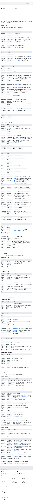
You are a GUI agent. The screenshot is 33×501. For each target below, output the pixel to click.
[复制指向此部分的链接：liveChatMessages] (10, 295)
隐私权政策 (4, 497)
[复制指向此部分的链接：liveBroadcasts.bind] (10, 29)
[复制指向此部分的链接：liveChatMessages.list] (11, 336)
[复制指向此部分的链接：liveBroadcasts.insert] (11, 64)
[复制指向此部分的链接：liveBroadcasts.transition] (13, 122)
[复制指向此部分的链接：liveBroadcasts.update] (11, 151)
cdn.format (25, 443)
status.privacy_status (22, 87)
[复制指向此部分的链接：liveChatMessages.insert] (12, 311)
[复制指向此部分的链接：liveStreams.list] (9, 427)
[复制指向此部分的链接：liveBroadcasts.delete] (11, 50)
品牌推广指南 (24, 481)
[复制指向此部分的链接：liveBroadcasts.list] (10, 113)
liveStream (15, 403)
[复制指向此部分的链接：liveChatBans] (7, 253)
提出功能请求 (13, 481)
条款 (1, 497)
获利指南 (23, 482)
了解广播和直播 (20, 447)
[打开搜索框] (23, 0)
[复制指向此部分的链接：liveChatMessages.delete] (12, 299)
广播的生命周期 (19, 441)
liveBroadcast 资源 (17, 60)
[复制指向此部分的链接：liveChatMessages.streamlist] (13, 352)
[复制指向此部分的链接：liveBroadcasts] (8, 25)
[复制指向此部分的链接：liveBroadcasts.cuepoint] (12, 222)
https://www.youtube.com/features (19, 40)
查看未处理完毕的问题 (14, 482)
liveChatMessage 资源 (15, 328)
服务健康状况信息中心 (4, 481)
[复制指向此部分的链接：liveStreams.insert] (10, 389)
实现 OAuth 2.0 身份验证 (21, 383)
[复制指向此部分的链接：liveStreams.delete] (10, 376)
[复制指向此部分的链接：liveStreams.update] (10, 436)
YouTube (5, 0)
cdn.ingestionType (19, 444)
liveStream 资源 (16, 456)
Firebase (2, 491)
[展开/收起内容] (4, 11)
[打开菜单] (1, 1)
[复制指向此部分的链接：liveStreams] (7, 372)
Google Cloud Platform (4, 492)
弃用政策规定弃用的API (25, 483)
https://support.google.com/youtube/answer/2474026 (19, 229)
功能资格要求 (22, 385)
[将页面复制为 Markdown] (25, 9)
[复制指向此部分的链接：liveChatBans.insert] (10, 271)
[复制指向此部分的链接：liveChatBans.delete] (10, 257)
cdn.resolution (25, 444)
